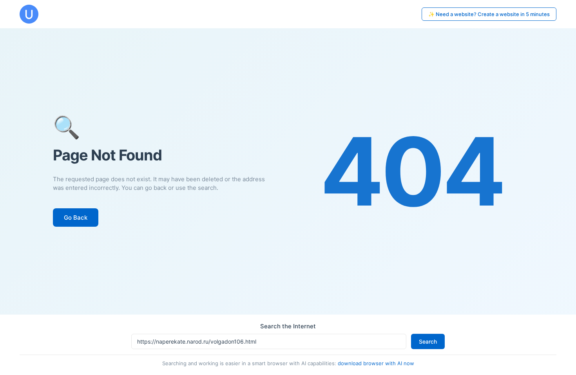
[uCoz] (29, 14)
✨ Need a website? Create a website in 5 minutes (489, 14)
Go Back (75, 217)
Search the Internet (288, 326)
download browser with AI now (376, 363)
